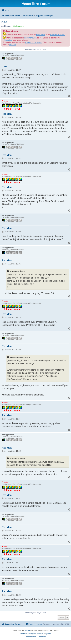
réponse (12, 44)
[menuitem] (5, 10)
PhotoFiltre (40, 34)
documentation (30, 38)
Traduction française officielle (31, 634)
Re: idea (7, 113)
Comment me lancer (33, 42)
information (7, 40)
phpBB (27, 630)
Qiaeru (48, 634)
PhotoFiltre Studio (57, 34)
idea (4, 22)
